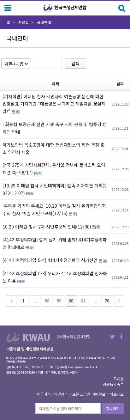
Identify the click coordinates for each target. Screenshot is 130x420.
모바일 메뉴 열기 (8, 8)
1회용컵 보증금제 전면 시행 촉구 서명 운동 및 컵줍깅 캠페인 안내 (55, 128)
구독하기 (113, 408)
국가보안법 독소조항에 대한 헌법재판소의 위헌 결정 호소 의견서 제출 (53, 148)
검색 (75, 63)
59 (59, 300)
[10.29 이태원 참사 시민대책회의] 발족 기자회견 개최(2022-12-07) (55, 189)
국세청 (118, 378)
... (35, 300)
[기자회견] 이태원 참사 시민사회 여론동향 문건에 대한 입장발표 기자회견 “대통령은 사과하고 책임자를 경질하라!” (54, 104)
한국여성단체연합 (65, 8)
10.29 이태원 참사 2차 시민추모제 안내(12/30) (47, 226)
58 (47, 300)
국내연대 (44, 22)
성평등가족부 (113, 384)
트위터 (112, 336)
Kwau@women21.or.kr (83, 367)
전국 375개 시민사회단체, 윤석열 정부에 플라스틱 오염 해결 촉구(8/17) (54, 169)
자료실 (23, 22)
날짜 (120, 84)
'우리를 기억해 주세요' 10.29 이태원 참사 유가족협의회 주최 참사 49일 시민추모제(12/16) (54, 209)
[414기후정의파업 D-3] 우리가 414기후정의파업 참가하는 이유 (55, 277)
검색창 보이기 (122, 8)
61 (83, 300)
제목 (55, 84)
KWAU (28, 338)
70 (107, 300)
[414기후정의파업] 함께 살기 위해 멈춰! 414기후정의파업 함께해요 (55, 243)
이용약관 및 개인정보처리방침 (29, 348)
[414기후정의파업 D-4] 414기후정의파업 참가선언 (51, 260)
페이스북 (121, 336)
